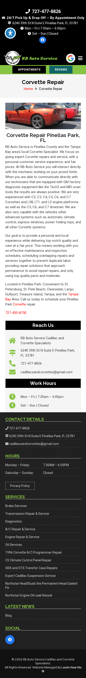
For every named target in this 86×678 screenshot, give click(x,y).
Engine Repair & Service (22, 537)
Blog (8, 615)
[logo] (12, 58)
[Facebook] (42, 40)
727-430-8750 (15, 313)
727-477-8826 (31, 363)
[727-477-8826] (15, 363)
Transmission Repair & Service (27, 513)
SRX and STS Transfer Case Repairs (31, 568)
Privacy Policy (20, 486)
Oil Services (13, 545)
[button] (80, 58)
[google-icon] (70, 58)
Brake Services (16, 506)
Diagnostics (13, 521)
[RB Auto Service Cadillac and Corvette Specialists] (15, 340)
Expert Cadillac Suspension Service (30, 576)
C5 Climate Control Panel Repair (28, 560)
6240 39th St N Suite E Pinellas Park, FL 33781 (42, 436)
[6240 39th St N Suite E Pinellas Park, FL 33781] (15, 353)
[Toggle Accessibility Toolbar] (10, 33)
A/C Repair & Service (20, 529)
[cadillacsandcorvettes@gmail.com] (15, 372)
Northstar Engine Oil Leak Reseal (28, 595)
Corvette (19, 304)
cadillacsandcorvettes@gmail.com (46, 372)
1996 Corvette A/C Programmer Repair (33, 552)
